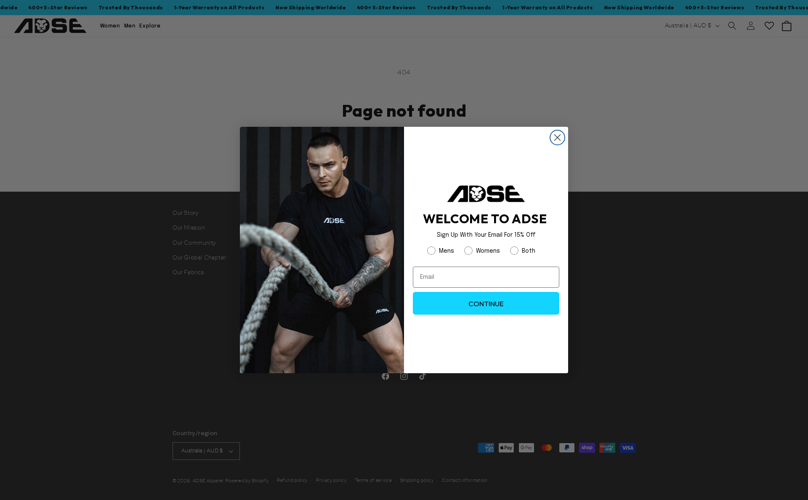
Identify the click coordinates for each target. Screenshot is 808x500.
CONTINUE (486, 303)
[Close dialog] (557, 137)
